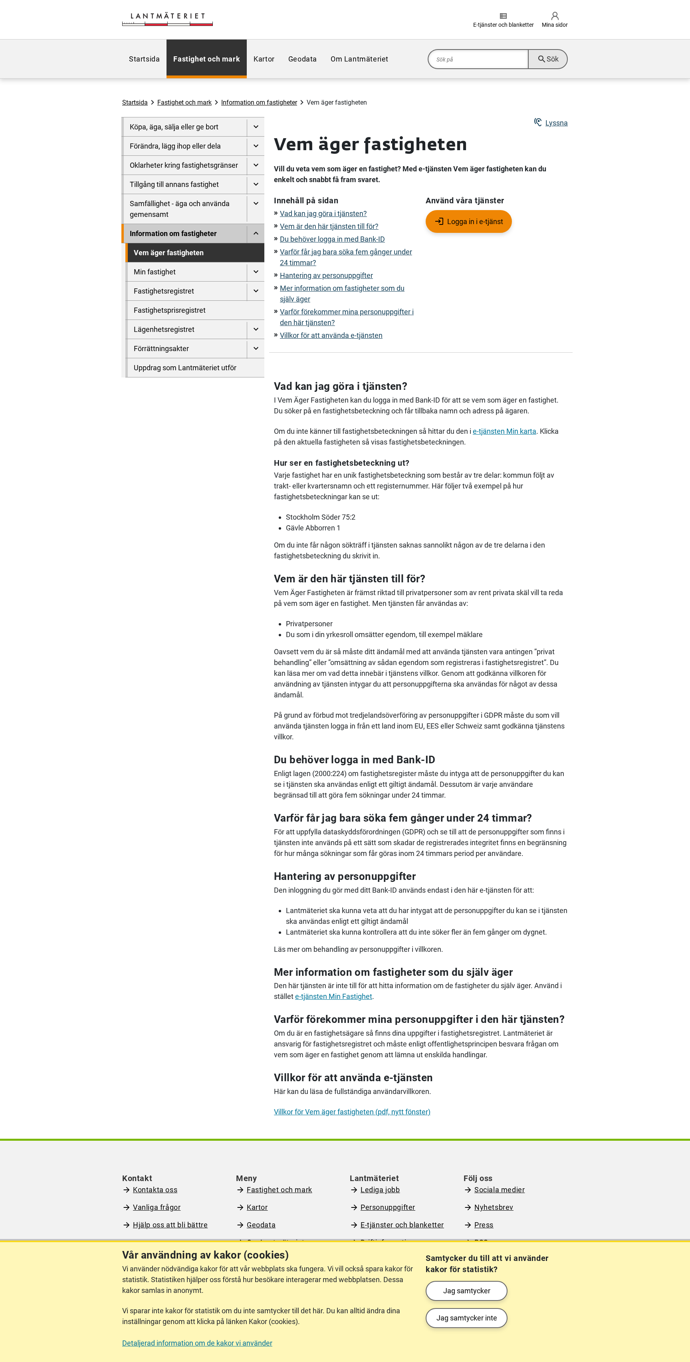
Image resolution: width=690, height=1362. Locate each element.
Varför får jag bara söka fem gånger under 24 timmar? (346, 257)
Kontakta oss (155, 1189)
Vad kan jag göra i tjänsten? (323, 213)
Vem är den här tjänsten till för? (329, 226)
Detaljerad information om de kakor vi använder (197, 1343)
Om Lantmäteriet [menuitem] (360, 59)
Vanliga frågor (156, 1207)
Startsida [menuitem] (144, 59)
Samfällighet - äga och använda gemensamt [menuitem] (180, 208)
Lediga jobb (380, 1189)
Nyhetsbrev (494, 1207)
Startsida (135, 102)
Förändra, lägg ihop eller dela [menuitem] (175, 146)
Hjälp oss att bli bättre (170, 1225)
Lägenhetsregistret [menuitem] (164, 329)
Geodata (261, 1225)
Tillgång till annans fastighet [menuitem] (174, 184)
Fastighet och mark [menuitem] (206, 59)
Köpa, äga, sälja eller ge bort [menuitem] (174, 127)
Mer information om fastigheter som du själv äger (342, 293)
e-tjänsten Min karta (504, 431)
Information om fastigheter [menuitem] (173, 233)
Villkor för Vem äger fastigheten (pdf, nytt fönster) (352, 1112)
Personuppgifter (388, 1207)
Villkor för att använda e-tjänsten (331, 335)
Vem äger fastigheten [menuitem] (169, 252)
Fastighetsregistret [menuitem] (164, 291)
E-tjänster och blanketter (402, 1225)
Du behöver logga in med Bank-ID (332, 239)
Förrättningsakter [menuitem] (161, 348)
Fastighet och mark (184, 102)
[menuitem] (255, 128)
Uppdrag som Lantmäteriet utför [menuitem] (185, 367)
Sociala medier (499, 1189)
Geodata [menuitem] (302, 59)
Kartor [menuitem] (264, 59)
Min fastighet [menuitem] (155, 272)
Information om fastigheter (259, 102)
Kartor (257, 1207)
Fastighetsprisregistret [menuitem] (170, 310)
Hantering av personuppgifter (326, 275)
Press (484, 1225)
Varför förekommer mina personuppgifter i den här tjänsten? (347, 317)
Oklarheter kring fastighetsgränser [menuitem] (184, 165)
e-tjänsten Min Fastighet (333, 996)
